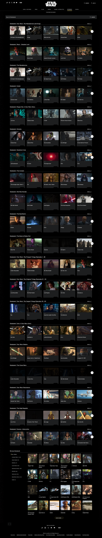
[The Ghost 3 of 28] (51, 351)
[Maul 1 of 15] (17, 51)
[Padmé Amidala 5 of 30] (84, 372)
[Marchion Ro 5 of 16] (84, 415)
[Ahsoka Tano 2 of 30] (34, 372)
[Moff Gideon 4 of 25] (67, 72)
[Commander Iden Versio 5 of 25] (84, 436)
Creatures (15, 460)
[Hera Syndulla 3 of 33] (51, 135)
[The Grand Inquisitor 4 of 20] (67, 198)
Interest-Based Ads (78, 534)
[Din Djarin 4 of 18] (67, 242)
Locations (15, 465)
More (14, 479)
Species (14, 471)
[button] (92, 32)
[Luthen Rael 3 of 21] (51, 92)
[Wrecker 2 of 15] (34, 220)
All (14, 454)
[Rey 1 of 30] (17, 308)
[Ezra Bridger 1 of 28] (17, 351)
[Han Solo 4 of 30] (67, 286)
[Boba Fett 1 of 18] (17, 242)
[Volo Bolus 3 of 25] (51, 436)
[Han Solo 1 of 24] (17, 330)
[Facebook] (14, 2)
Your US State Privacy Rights (50, 534)
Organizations (17, 468)
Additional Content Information (21, 534)
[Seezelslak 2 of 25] (34, 436)
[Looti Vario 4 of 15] (67, 51)
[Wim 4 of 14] (67, 156)
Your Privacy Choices (86, 534)
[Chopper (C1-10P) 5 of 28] (84, 351)
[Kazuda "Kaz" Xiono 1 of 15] (17, 394)
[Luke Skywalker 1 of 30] (17, 286)
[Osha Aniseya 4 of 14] (67, 177)
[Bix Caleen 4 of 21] (67, 92)
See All (89, 23)
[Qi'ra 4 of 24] (67, 330)
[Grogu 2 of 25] (34, 72)
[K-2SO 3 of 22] (51, 113)
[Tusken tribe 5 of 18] (84, 242)
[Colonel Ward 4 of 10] (67, 30)
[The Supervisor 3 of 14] (51, 156)
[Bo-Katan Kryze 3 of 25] (51, 72)
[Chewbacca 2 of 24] (34, 330)
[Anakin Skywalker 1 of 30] (17, 263)
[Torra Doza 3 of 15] (51, 394)
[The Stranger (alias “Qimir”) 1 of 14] (17, 177)
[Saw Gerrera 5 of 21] (84, 92)
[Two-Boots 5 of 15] (84, 51)
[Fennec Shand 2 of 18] (34, 242)
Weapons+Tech (17, 477)
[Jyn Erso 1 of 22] (17, 113)
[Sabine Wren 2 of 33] (34, 135)
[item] (27, 9)
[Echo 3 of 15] (51, 220)
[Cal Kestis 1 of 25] (17, 436)
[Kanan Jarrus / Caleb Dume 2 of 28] (34, 351)
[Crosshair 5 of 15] (84, 220)
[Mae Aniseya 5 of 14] (84, 177)
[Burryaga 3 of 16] (51, 415)
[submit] (84, 3)
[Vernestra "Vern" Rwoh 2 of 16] (34, 415)
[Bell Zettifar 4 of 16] (67, 415)
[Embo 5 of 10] (84, 30)
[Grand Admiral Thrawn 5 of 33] (84, 135)
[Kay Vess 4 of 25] (67, 436)
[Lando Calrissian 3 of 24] (51, 330)
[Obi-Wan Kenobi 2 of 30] (34, 286)
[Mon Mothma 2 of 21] (34, 92)
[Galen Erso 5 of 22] (84, 113)
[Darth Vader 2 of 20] (34, 198)
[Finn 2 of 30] (34, 308)
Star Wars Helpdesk (70, 534)
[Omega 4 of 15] (67, 220)
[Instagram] (9, 2)
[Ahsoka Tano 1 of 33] (17, 135)
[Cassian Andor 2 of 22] (34, 113)
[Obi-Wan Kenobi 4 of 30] (67, 372)
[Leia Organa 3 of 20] (51, 198)
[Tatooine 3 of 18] (51, 242)
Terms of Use (13, 534)
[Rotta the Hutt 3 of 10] (51, 30)
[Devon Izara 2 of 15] (34, 51)
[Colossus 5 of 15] (84, 394)
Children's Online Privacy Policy (39, 534)
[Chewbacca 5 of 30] (84, 286)
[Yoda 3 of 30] (51, 372)
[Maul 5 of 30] (84, 263)
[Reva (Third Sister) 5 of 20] (84, 198)
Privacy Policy (30, 534)
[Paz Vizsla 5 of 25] (84, 72)
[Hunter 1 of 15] (17, 220)
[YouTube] (16, 2)
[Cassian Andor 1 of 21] (17, 92)
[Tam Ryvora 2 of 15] (34, 394)
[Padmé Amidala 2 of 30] (34, 263)
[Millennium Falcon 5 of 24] (84, 330)
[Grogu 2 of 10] (34, 30)
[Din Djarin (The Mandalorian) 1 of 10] (17, 30)
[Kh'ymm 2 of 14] (34, 156)
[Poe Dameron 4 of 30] (67, 308)
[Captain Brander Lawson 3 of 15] (51, 51)
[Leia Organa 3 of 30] (51, 286)
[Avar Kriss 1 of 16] (17, 415)
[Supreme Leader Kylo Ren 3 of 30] (51, 308)
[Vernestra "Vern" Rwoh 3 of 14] (51, 177)
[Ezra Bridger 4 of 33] (67, 135)
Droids (14, 462)
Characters (16, 457)
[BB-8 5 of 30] (84, 308)
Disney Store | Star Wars (61, 534)
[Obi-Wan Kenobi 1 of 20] (17, 198)
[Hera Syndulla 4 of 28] (67, 351)
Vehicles (15, 474)
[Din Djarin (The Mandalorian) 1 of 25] (17, 72)
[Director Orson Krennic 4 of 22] (67, 113)
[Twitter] (11, 2)
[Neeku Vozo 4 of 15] (67, 394)
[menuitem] (36, 9)
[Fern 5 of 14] (84, 156)
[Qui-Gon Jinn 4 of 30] (67, 263)
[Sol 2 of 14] (34, 177)
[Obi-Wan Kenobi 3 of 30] (51, 263)
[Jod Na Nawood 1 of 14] (17, 156)
